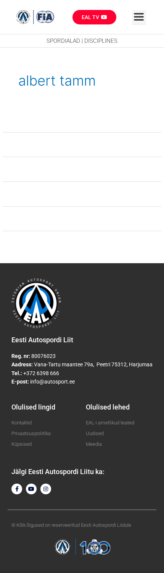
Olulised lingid (33, 407)
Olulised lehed (108, 407)
